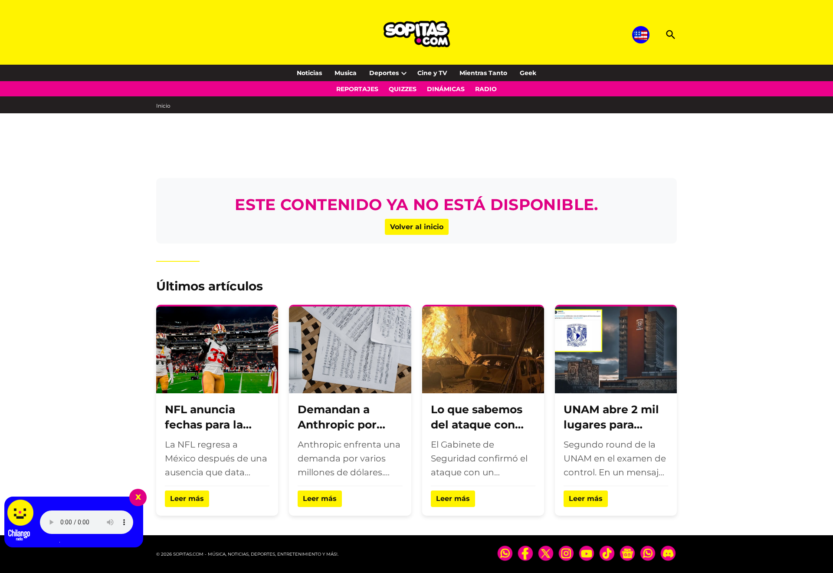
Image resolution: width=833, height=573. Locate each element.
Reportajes (357, 89)
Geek (528, 73)
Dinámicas (446, 89)
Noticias (309, 73)
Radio (486, 89)
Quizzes (402, 89)
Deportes (384, 73)
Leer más (187, 498)
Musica (346, 73)
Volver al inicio (416, 227)
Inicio (163, 105)
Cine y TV (432, 73)
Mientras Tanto (483, 73)
